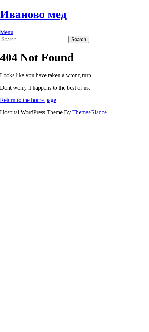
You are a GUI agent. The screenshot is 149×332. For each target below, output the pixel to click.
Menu (6, 32)
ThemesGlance (89, 112)
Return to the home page (28, 100)
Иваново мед (33, 14)
